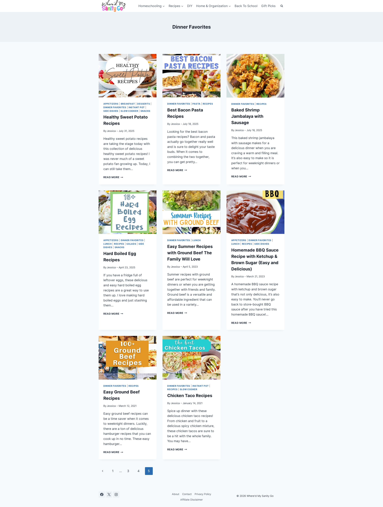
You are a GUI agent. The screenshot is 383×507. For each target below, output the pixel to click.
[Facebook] (102, 494)
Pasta (196, 103)
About (175, 494)
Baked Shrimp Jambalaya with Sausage (247, 116)
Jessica (111, 130)
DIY (189, 6)
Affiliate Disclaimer (191, 499)
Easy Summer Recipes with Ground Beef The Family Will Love (190, 253)
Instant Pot (137, 107)
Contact (187, 494)
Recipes (208, 103)
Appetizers (110, 103)
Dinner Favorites (114, 107)
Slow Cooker (129, 111)
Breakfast (128, 103)
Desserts (143, 103)
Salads (131, 244)
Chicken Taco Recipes (189, 395)
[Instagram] (116, 494)
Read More (113, 177)
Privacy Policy (203, 494)
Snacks (145, 111)
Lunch (107, 244)
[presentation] (127, 75)
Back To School (246, 6)
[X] (109, 494)
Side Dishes (110, 111)
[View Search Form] (281, 6)
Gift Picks (268, 6)
